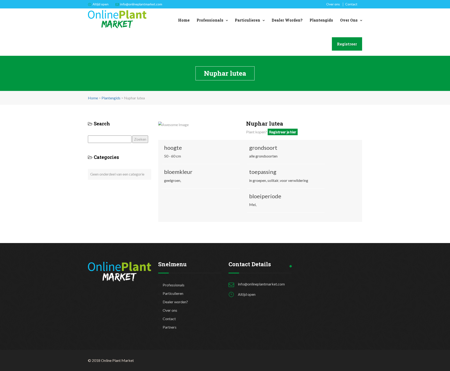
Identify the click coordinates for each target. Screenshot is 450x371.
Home (184, 20)
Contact (351, 4)
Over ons (333, 4)
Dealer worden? (287, 20)
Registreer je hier (282, 132)
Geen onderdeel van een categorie (117, 174)
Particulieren (247, 20)
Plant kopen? (271, 132)
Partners (169, 327)
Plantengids (321, 20)
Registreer (347, 43)
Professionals (210, 20)
